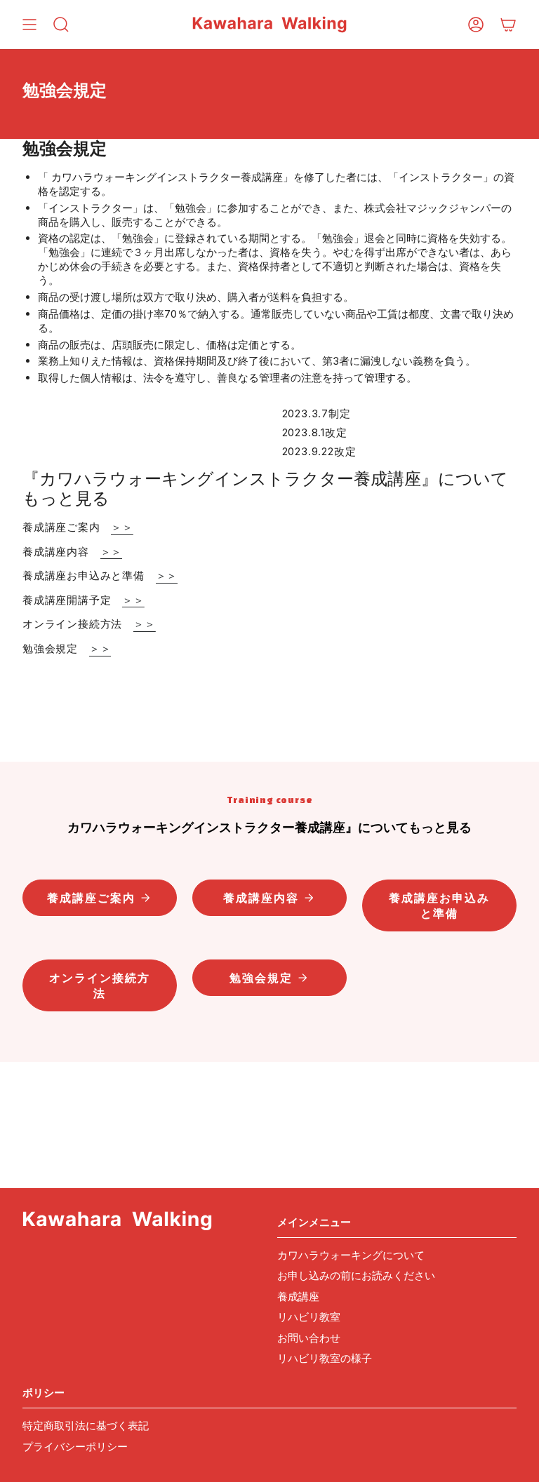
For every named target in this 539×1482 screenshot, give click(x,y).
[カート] (508, 24)
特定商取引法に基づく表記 (85, 1425)
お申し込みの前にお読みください (356, 1275)
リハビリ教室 (308, 1316)
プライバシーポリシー (75, 1446)
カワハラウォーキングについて (351, 1255)
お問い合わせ (308, 1338)
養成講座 (298, 1296)
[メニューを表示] (29, 24)
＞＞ (122, 527)
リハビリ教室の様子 (324, 1358)
